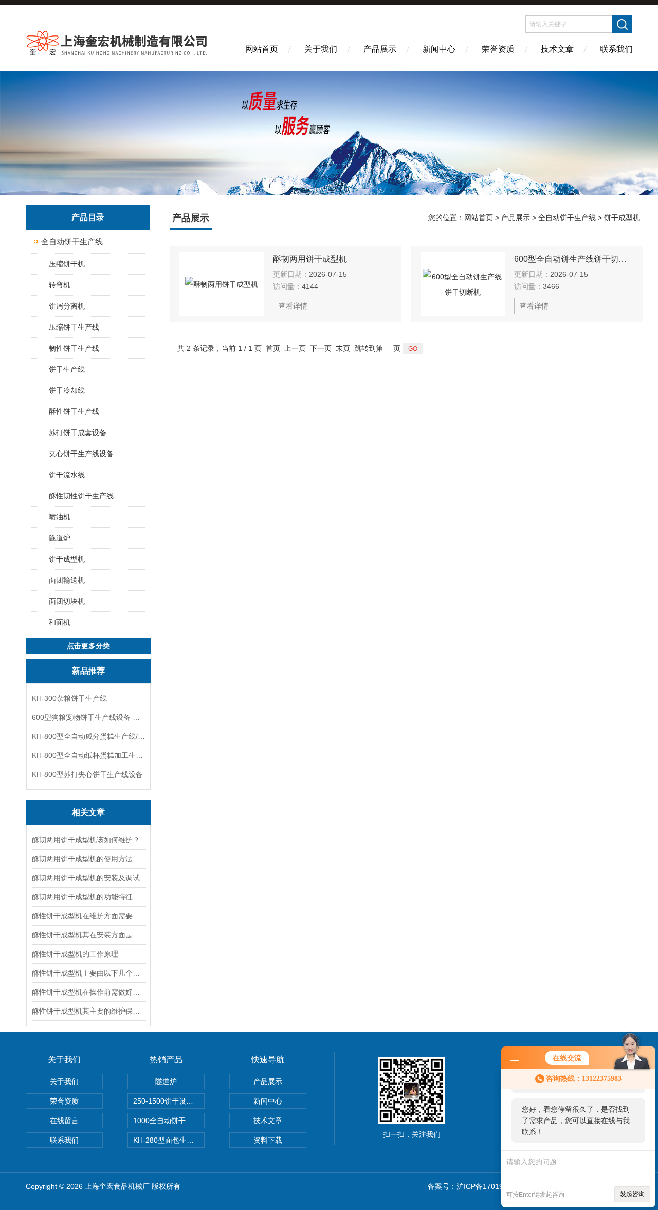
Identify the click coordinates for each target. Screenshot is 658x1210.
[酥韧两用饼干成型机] (221, 284)
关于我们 (320, 49)
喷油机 (59, 517)
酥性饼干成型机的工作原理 (75, 954)
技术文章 (557, 49)
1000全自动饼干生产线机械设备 (169, 1120)
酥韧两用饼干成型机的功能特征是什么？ (88, 897)
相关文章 (88, 812)
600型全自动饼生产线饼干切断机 (573, 259)
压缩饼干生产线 (74, 327)
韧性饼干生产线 (74, 348)
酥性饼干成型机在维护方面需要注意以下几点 (88, 916)
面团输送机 (67, 580)
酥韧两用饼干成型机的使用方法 (82, 859)
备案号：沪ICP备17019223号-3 (478, 1186)
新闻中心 (439, 49)
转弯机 (59, 285)
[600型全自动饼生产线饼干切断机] (463, 284)
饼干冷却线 (67, 390)
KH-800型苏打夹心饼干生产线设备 (87, 774)
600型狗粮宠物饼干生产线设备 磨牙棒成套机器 (88, 717)
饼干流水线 (67, 475)
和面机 (59, 622)
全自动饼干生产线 (72, 241)
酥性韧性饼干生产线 (81, 496)
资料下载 (267, 1140)
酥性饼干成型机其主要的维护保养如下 (88, 1011)
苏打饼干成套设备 (77, 432)
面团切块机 (67, 601)
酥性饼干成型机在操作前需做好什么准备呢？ (88, 992)
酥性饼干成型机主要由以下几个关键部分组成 (88, 973)
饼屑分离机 (67, 306)
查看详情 (293, 306)
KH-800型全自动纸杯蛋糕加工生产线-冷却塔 (88, 755)
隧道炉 (59, 538)
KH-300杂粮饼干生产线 (69, 698)
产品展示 (379, 49)
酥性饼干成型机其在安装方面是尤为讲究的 (88, 935)
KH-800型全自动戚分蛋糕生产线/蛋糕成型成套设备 (88, 736)
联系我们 (616, 49)
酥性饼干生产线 (74, 411)
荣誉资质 (498, 49)
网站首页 (261, 49)
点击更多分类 (88, 646)
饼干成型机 (67, 559)
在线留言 (64, 1120)
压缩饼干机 (67, 264)
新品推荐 (88, 670)
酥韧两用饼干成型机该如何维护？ (86, 840)
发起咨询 (632, 1194)
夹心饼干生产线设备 (81, 453)
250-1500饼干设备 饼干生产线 (169, 1101)
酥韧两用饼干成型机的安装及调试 (86, 878)
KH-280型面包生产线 (167, 1140)
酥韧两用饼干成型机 (310, 259)
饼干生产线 (67, 369)
